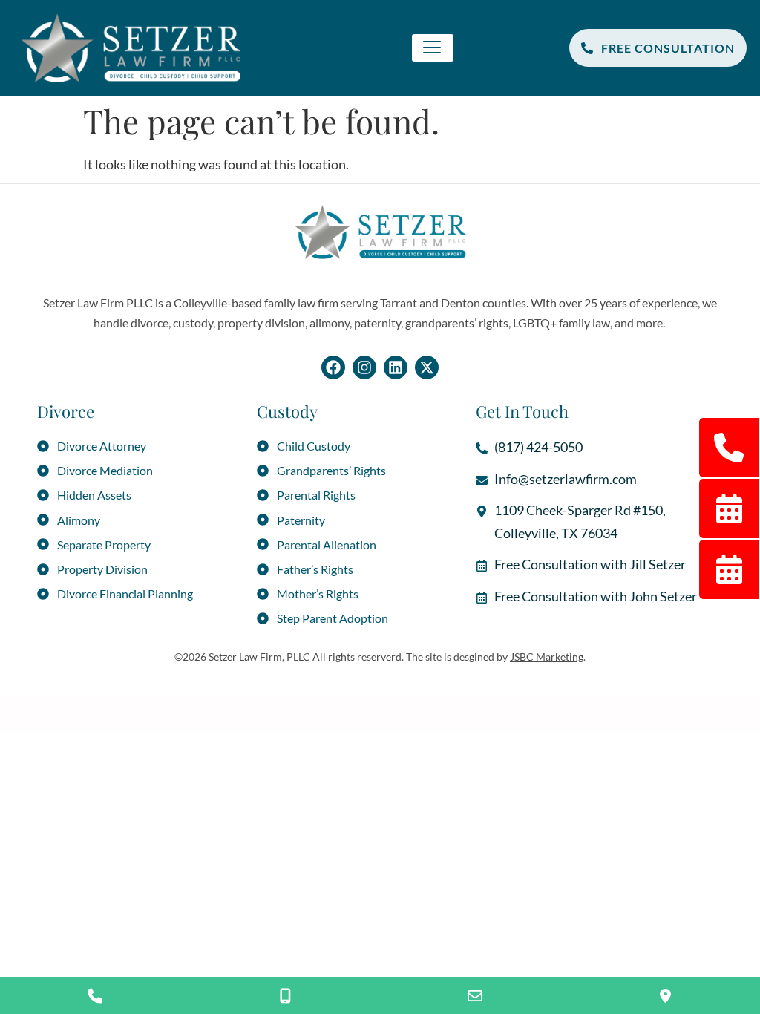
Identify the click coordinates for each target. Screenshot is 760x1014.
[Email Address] (475, 995)
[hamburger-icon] (432, 48)
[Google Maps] (665, 995)
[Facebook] (333, 367)
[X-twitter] (427, 367)
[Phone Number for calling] (95, 995)
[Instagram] (364, 367)
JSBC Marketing (546, 656)
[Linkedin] (395, 367)
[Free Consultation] (285, 995)
